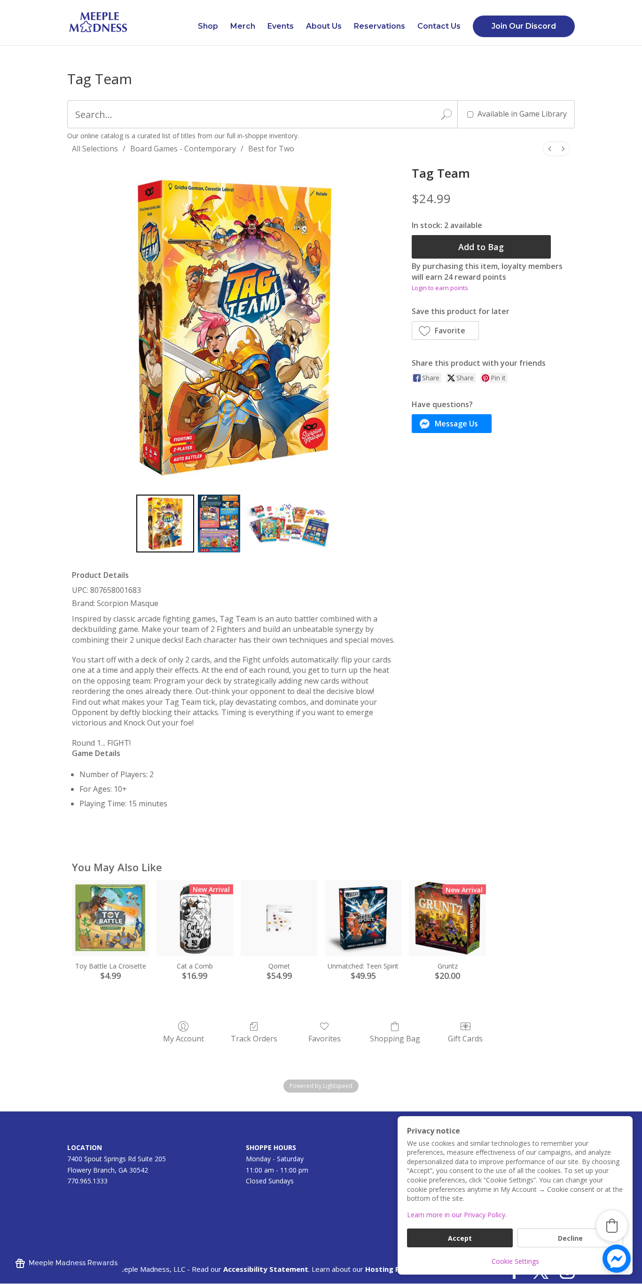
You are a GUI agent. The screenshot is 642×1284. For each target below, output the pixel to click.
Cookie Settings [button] (515, 1261)
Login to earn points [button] (440, 288)
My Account (183, 1038)
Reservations (379, 27)
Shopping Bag (395, 1038)
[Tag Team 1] (219, 523)
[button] (445, 330)
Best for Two (271, 148)
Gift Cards (465, 1038)
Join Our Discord (524, 26)
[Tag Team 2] (288, 523)
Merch (242, 27)
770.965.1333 (87, 1180)
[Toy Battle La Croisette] (110, 918)
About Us (324, 27)
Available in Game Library (522, 114)
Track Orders (254, 1038)
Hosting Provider (395, 1269)
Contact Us (439, 27)
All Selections (95, 148)
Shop (208, 27)
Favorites (324, 1038)
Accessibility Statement (265, 1269)
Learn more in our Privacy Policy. (457, 1214)
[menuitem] (549, 149)
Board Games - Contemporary (183, 148)
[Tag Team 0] (165, 523)
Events (280, 27)
